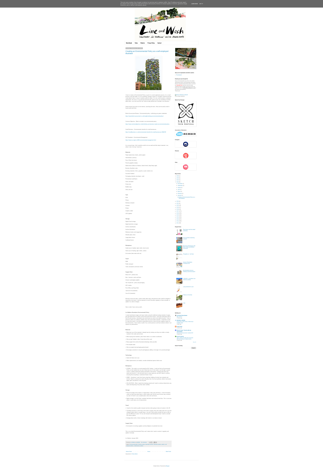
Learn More (194, 3)
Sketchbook (129, 43)
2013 (177, 219)
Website (142, 43)
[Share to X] (153, 442)
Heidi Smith (179, 326)
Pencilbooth (179, 75)
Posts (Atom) (135, 454)
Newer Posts (129, 451)
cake (184, 303)
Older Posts (168, 451)
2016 (177, 213)
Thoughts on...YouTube (188, 254)
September (180, 185)
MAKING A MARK (181, 320)
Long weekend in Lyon (188, 286)
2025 (177, 178)
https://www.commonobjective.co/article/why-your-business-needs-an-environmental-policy (147, 124)
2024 (177, 180)
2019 (177, 207)
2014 (177, 217)
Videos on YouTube (187, 294)
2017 (177, 211)
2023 (177, 182)
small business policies (138, 445)
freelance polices (141, 444)
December (180, 183)
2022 (177, 201)
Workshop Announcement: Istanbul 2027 (185, 332)
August (179, 187)
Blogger (167, 466)
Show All (194, 342)
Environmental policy (133, 444)
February (180, 193)
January (180, 195)
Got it (201, 3)
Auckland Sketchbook (182, 315)
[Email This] (150, 442)
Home (148, 451)
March (179, 191)
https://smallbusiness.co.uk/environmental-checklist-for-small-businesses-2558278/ (145, 132)
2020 (177, 205)
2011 (177, 223)
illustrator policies (157, 444)
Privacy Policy (151, 43)
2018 (177, 209)
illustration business (150, 444)
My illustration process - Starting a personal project (189, 271)
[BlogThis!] (151, 442)
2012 (177, 221)
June (179, 189)
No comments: (144, 442)
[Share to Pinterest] (156, 442)
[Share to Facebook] (154, 442)
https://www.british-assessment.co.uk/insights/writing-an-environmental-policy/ (144, 116)
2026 (177, 176)
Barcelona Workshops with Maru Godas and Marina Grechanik (189, 247)
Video (136, 43)
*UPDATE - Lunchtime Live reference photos (189, 279)
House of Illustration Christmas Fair (187, 263)
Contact (159, 43)
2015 (177, 215)
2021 (177, 203)
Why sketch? (179, 316)
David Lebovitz (180, 336)
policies (163, 444)
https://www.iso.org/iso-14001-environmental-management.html (140, 140)
